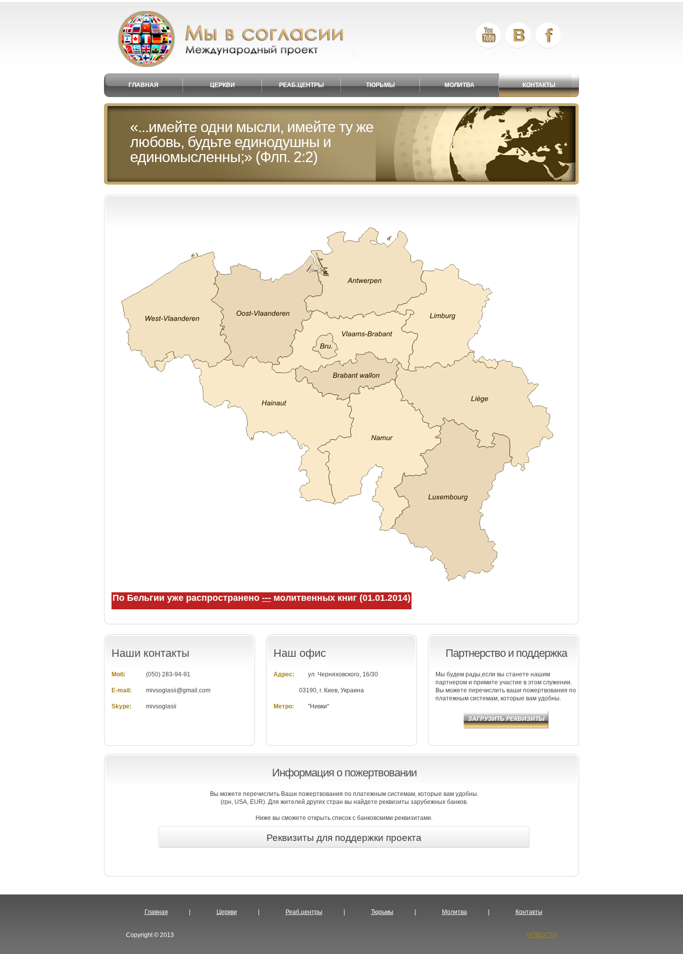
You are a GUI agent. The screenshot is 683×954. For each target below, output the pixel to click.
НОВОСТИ (542, 934)
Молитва (454, 911)
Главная (156, 911)
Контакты (529, 911)
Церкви (226, 911)
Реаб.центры (304, 911)
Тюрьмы (382, 911)
